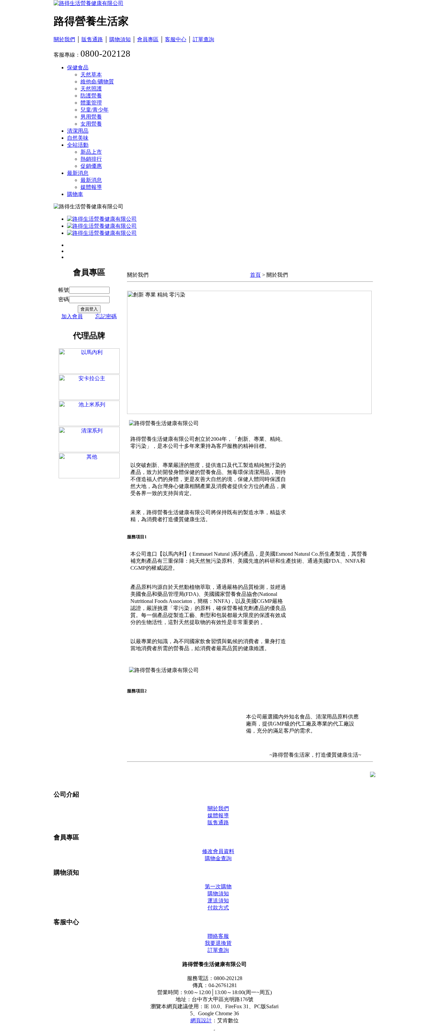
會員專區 (148, 39)
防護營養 (91, 95)
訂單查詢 (203, 39)
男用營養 (91, 117)
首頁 (255, 275)
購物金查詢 (218, 858)
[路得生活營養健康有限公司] (88, 3)
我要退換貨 (218, 943)
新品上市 (91, 152)
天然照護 (91, 88)
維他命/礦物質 (97, 81)
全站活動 (77, 145)
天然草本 (91, 74)
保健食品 (77, 67)
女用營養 (91, 124)
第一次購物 (218, 886)
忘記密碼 (106, 316)
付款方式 (218, 907)
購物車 (75, 194)
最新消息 (77, 173)
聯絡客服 (218, 936)
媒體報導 (91, 187)
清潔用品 (77, 131)
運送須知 (218, 900)
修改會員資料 (218, 851)
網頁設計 (201, 1020)
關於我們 (64, 39)
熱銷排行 (91, 159)
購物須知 (120, 39)
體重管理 (91, 103)
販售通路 (92, 39)
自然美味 (77, 138)
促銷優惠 (91, 166)
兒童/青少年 (94, 110)
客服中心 (175, 39)
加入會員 (72, 316)
